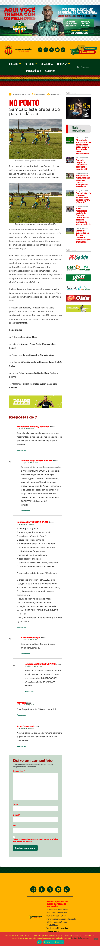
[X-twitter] (51, 49)
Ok (39, 942)
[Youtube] (57, 49)
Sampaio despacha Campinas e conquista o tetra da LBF (81, 164)
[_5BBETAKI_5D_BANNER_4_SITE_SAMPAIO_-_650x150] (35, 409)
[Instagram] (40, 49)
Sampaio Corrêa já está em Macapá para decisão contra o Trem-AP (83, 197)
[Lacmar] (78, 292)
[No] (96, 939)
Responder (21, 450)
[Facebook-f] (45, 49)
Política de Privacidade (80, 938)
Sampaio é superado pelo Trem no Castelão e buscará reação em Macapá (83, 236)
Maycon (21, 702)
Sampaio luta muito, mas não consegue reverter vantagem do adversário (83, 181)
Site (14, 826)
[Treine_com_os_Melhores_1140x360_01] (50, 35)
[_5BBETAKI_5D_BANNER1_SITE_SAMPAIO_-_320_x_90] (78, 313)
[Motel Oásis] (78, 118)
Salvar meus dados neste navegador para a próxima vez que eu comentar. (35, 840)
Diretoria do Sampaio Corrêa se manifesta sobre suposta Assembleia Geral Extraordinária (83, 147)
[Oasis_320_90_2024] (78, 302)
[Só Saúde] (78, 262)
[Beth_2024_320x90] (78, 272)
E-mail (16, 815)
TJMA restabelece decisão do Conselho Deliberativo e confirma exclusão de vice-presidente (83, 216)
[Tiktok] (63, 49)
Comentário (19, 771)
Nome (16, 804)
